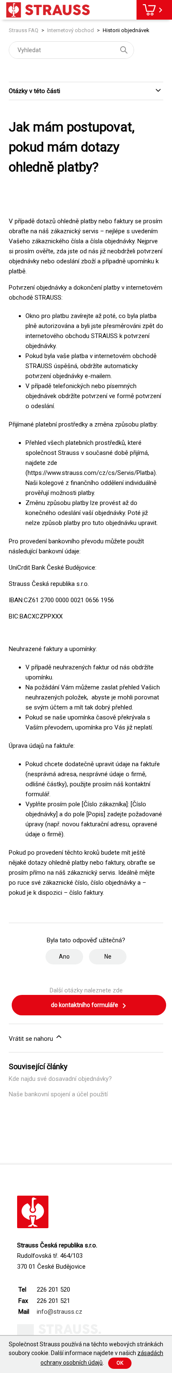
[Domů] (48, 10)
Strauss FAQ (24, 30)
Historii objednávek (126, 30)
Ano (64, 956)
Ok (119, 1363)
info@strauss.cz (59, 1311)
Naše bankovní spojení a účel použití (58, 1094)
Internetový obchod (70, 30)
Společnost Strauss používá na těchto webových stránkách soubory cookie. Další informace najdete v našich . (86, 1353)
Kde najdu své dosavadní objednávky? (60, 1079)
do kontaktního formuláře (85, 1005)
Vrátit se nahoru (32, 1038)
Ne (107, 956)
